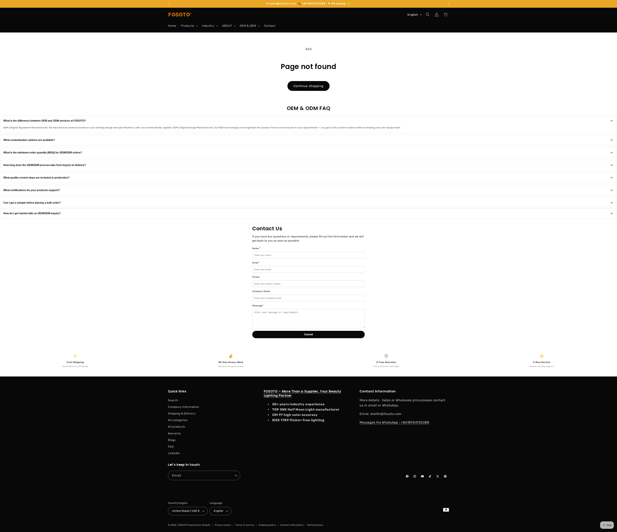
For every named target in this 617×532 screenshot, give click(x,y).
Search (173, 400)
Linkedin (174, 453)
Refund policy (315, 525)
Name (256, 248)
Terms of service (245, 525)
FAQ (171, 446)
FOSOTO (182, 525)
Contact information (292, 525)
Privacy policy (223, 525)
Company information (183, 406)
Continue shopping (308, 86)
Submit (308, 334)
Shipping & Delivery (182, 413)
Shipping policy (267, 525)
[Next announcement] (448, 4)
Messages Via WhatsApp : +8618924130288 (394, 422)
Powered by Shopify (199, 525)
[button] (189, 26)
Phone (256, 277)
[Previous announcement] (168, 4)
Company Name (261, 291)
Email (255, 262)
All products (176, 426)
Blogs (172, 440)
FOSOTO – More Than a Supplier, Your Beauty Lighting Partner (302, 393)
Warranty (174, 433)
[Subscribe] (235, 475)
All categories (178, 420)
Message (257, 305)
